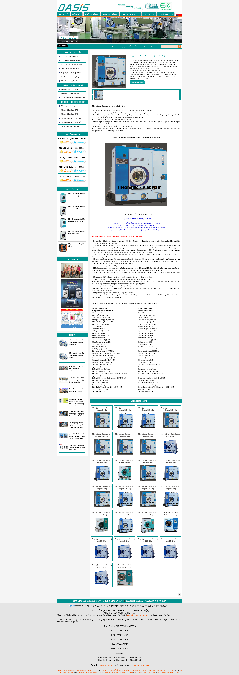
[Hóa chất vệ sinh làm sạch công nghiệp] (72, 327)
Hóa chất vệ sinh (74, 670)
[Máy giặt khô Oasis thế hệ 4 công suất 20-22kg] (148, 506)
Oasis (145, 615)
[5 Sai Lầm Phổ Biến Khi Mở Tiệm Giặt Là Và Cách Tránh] (63, 370)
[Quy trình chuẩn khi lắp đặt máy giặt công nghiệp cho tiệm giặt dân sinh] (63, 437)
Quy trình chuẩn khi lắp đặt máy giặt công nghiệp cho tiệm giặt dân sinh (77, 436)
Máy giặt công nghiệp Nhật (87, 601)
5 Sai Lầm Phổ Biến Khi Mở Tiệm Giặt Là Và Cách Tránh (76, 368)
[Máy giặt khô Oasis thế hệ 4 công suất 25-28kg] (171, 428)
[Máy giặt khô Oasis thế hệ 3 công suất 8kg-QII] (125, 480)
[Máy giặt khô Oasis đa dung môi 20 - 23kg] (148, 559)
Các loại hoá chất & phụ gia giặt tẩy (73, 97)
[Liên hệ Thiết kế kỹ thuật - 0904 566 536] (65, 172)
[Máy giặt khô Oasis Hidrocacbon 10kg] (125, 585)
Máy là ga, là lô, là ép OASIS (71, 73)
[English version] (177, 15)
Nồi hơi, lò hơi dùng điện (69, 106)
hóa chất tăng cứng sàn (130, 670)
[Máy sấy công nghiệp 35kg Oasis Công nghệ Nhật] (63, 227)
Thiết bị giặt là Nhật (113, 601)
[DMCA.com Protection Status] (75, 606)
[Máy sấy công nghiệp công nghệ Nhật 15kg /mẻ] (63, 203)
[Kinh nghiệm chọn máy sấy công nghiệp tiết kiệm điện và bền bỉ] (63, 449)
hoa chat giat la (107, 670)
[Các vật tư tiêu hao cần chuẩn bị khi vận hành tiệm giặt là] (63, 346)
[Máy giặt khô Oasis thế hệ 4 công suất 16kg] (148, 480)
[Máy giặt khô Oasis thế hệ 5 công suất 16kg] (171, 506)
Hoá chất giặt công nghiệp (70, 89)
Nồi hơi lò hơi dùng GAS (69, 114)
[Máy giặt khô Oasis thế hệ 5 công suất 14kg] (171, 480)
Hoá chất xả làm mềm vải (70, 93)
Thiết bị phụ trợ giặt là (69, 81)
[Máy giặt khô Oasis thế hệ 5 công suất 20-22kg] (125, 506)
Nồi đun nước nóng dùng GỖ (71, 122)
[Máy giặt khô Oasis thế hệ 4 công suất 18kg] (102, 428)
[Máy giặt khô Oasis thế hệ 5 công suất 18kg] (102, 480)
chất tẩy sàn (117, 670)
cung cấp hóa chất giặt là (106, 672)
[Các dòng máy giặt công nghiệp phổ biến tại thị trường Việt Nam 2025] (63, 426)
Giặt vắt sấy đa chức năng (70, 68)
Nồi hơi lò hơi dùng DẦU (69, 110)
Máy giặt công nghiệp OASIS (71, 56)
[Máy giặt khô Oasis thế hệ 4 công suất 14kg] (125, 454)
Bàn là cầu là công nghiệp (70, 77)
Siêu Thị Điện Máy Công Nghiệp (168, 672)
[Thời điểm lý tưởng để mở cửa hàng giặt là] (63, 392)
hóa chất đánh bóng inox (147, 670)
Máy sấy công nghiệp (155, 601)
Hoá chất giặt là (134, 601)
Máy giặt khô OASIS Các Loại (71, 64)
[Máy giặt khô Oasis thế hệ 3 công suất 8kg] (148, 533)
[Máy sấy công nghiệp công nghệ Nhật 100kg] (63, 215)
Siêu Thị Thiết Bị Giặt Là (124, 672)
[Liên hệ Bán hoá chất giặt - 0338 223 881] (65, 181)
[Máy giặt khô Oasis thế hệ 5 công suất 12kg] (125, 533)
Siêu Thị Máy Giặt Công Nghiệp (145, 672)
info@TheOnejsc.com (106, 665)
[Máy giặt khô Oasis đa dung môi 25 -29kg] (171, 559)
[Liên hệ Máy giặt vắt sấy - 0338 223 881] (65, 153)
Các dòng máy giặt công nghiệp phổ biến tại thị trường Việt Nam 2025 (76, 425)
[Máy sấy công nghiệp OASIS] (74, 11)
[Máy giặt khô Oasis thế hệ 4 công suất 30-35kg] (102, 454)
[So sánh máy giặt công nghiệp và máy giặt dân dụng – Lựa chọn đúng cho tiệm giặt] (63, 402)
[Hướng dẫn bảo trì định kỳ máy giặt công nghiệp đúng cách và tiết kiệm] (63, 415)
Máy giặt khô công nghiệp (88, 672)
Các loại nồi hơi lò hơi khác (70, 126)
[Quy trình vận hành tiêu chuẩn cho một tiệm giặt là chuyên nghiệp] (63, 382)
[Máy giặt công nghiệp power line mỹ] (72, 307)
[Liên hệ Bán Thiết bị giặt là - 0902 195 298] (65, 143)
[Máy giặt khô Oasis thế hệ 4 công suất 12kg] (148, 454)
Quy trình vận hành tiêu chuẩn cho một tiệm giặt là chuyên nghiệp (77, 380)
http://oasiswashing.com (140, 665)
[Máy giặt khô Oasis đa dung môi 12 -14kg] (171, 454)
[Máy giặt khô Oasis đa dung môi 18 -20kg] (125, 559)
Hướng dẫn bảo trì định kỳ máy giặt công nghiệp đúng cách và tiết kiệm (77, 414)
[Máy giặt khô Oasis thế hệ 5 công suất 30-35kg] (148, 428)
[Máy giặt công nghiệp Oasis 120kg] (63, 252)
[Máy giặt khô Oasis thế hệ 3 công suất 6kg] (102, 533)
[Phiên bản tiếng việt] (180, 15)
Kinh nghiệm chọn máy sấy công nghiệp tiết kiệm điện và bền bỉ (77, 447)
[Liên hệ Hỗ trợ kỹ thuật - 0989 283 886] (65, 162)
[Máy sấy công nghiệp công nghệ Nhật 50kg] (63, 240)
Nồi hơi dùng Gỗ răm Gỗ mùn (71, 118)
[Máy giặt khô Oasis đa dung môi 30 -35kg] (102, 559)
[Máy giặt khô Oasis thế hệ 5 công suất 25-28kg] (125, 428)
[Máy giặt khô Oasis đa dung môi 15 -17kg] (102, 585)
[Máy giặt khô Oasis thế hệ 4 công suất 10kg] (102, 506)
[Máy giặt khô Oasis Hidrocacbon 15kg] (171, 533)
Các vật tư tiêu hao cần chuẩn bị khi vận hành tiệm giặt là (76, 342)
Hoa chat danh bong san (88, 670)
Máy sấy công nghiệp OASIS (71, 60)
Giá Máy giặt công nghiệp (165, 670)
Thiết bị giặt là (62, 670)
